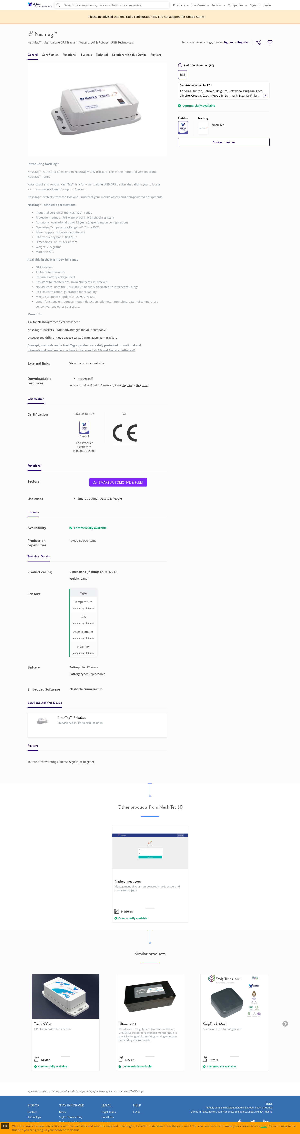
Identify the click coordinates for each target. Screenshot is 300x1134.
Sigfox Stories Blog (70, 1117)
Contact (32, 1112)
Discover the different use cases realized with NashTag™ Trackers (72, 337)
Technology (34, 1117)
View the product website (86, 363)
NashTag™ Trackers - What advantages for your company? (67, 330)
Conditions (107, 1117)
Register (243, 42)
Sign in (228, 42)
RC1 (182, 74)
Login (267, 5)
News (62, 1112)
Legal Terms (108, 1112)
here (264, 1126)
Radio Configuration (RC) (199, 65)
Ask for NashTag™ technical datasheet (54, 322)
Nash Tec (218, 125)
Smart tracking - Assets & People (100, 498)
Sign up (255, 5)
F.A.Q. (137, 1112)
